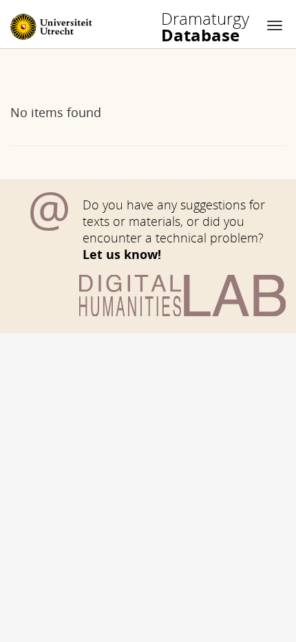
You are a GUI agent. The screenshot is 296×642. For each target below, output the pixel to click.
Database (205, 26)
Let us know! (122, 254)
